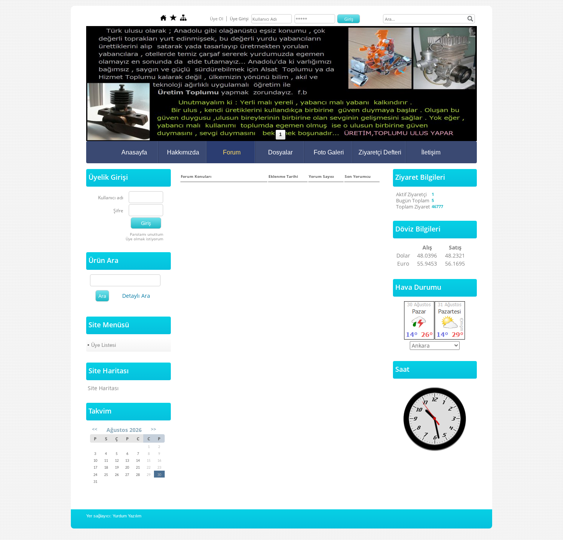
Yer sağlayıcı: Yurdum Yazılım (113, 516)
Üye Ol (216, 18)
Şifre (118, 211)
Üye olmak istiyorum (144, 238)
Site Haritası (103, 388)
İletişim (430, 152)
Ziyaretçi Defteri (379, 152)
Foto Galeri (329, 152)
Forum (232, 152)
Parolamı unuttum (146, 234)
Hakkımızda (183, 152)
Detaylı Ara (136, 295)
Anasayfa (134, 152)
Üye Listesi (103, 345)
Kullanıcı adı (110, 198)
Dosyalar (280, 152)
